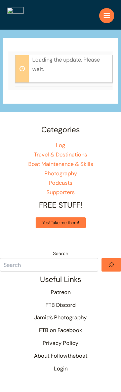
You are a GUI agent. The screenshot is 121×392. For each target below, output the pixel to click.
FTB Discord (60, 305)
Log (60, 145)
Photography (60, 173)
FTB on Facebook (60, 330)
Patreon (61, 292)
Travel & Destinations (60, 154)
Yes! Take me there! (60, 222)
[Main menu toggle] (106, 15)
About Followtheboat (60, 355)
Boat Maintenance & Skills (60, 164)
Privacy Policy (60, 343)
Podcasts (60, 182)
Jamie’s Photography (60, 317)
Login (61, 368)
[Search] (111, 265)
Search (60, 253)
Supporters (60, 192)
